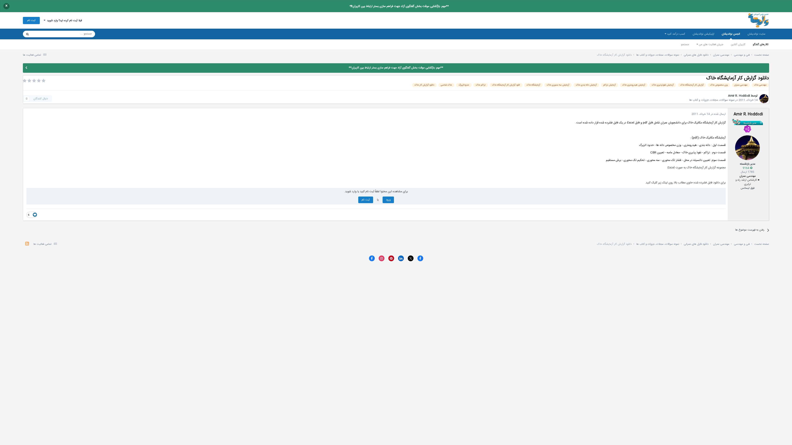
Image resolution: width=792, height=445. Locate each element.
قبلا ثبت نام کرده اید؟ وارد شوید (63, 20)
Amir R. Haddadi (739, 95)
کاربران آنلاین (738, 44)
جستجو (685, 44)
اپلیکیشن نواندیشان (703, 34)
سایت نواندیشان (756, 34)
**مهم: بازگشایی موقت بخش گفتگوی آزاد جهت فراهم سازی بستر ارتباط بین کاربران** (399, 6)
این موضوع (43, 34)
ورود (388, 200)
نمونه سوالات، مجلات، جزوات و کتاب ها (711, 100)
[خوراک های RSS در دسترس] (27, 244)
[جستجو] (27, 34)
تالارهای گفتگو (760, 44)
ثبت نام (31, 20)
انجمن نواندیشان (731, 34)
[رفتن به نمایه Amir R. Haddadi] (763, 98)
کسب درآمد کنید (675, 34)
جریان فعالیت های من (710, 44)
